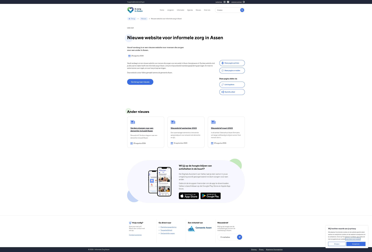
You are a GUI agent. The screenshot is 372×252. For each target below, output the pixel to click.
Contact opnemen (135, 235)
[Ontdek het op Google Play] (211, 196)
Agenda (190, 10)
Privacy (261, 249)
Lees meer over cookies (353, 239)
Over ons (207, 10)
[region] (347, 236)
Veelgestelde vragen (168, 233)
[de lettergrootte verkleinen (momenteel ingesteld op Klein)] (225, 2)
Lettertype (219, 2)
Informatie (180, 10)
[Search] (242, 10)
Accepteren (356, 244)
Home (162, 10)
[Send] (239, 237)
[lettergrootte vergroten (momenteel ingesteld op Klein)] (228, 2)
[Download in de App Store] (189, 195)
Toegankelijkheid (166, 230)
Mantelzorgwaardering (168, 227)
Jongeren (170, 10)
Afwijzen (337, 244)
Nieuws (198, 10)
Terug (133, 19)
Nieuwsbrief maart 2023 (222, 128)
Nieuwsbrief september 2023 (184, 128)
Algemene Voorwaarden (274, 249)
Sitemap (254, 249)
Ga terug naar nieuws (140, 82)
